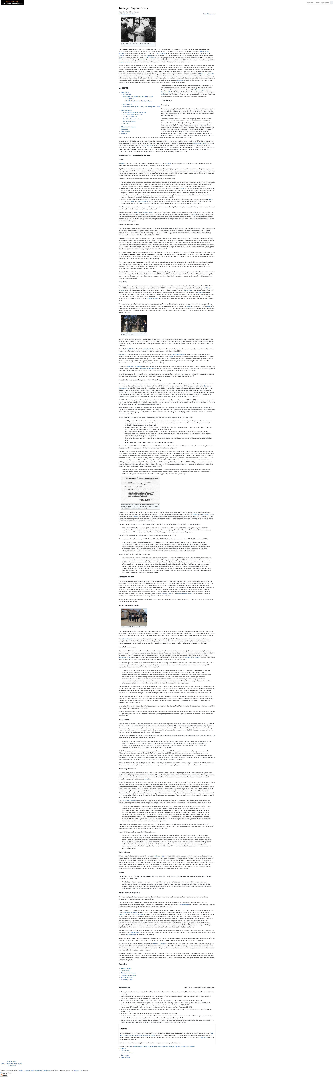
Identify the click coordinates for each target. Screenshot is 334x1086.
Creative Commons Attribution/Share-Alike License (34, 1070)
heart (210, 199)
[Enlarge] (154, 42)
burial (209, 306)
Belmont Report (200, 90)
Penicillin (121, 354)
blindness (180, 80)
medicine (196, 514)
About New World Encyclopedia (11, 1063)
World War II (203, 74)
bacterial (148, 58)
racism (163, 94)
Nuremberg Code (165, 594)
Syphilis (121, 163)
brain (132, 201)
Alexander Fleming (178, 354)
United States (129, 349)
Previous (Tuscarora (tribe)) (127, 14)
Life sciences (125, 1050)
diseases (200, 292)
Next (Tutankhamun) (209, 14)
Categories (122, 1048)
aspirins (155, 298)
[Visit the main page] (12, 2)
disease (153, 58)
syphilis (149, 56)
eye (194, 214)
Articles (29, 3)
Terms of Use (78, 1070)
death (142, 60)
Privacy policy (12, 1061)
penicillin (211, 74)
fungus (171, 356)
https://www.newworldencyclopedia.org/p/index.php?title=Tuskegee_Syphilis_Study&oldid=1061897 (162, 1046)
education (205, 514)
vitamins (149, 298)
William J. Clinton (159, 944)
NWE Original (125, 1057)
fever (182, 188)
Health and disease (127, 1053)
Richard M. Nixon (131, 912)
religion (135, 516)
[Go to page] (331, 2)
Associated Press (124, 62)
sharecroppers (188, 290)
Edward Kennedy (184, 904)
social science (140, 914)
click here (203, 1037)
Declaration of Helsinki (134, 366)
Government (125, 1055)
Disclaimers (12, 1066)
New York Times (148, 145)
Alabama (121, 56)
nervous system (143, 201)
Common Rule (165, 92)
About (37, 3)
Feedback (44, 3)
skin (193, 171)
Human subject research (129, 975)
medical (121, 914)
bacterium (168, 163)
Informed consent (127, 977)
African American (160, 53)
